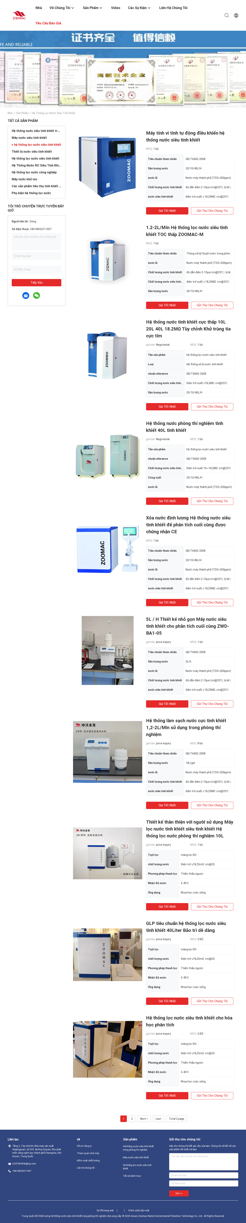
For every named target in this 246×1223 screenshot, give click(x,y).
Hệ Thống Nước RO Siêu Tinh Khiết (36, 165)
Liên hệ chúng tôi (86, 1168)
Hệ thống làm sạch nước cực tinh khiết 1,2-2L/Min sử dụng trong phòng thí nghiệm (186, 727)
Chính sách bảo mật (138, 1210)
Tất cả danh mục (132, 1176)
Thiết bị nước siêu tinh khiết (32, 151)
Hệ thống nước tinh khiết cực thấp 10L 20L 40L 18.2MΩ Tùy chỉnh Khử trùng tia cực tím (188, 329)
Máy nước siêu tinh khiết (29, 138)
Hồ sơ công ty (84, 1146)
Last (158, 1118)
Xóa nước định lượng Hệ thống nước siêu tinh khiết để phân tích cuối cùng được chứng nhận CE (188, 524)
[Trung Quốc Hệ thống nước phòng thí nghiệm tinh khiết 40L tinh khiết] (107, 454)
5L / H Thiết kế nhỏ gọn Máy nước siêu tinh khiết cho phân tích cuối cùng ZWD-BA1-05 (187, 626)
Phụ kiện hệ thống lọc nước (31, 193)
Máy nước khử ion (24, 179)
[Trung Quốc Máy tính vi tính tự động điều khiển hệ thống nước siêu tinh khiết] (107, 164)
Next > (144, 1118)
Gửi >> (178, 1193)
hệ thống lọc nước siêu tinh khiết (37, 145)
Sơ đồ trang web (105, 1210)
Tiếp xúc (37, 282)
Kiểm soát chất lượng (88, 1160)
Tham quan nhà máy (88, 1153)
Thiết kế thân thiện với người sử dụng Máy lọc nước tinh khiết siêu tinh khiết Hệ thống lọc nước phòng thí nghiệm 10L (189, 829)
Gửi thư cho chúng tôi (212, 211)
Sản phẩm (22, 113)
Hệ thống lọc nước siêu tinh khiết (35, 158)
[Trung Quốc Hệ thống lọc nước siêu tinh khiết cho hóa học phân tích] (107, 1049)
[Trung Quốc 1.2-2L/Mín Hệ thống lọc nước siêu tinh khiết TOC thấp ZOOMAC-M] (107, 258)
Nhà (10, 113)
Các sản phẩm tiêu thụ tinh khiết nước (36, 186)
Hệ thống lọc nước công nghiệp (34, 172)
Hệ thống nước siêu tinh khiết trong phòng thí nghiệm (36, 131)
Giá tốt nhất (167, 211)
